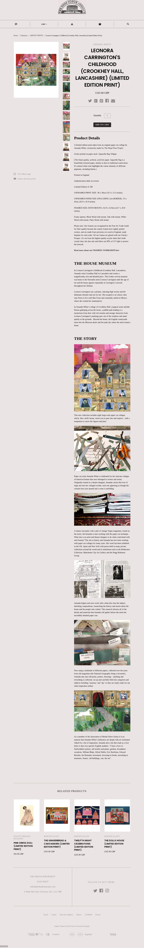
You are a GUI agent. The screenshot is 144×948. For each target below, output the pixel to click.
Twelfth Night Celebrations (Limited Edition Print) (83, 845)
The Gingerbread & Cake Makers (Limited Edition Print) (57, 843)
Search (46, 915)
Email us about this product (25, 179)
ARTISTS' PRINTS (36, 36)
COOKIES (88, 915)
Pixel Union (71, 926)
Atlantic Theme (59, 926)
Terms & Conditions (66, 915)
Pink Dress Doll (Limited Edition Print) (23, 846)
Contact (53, 915)
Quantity (97, 115)
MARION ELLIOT (51, 836)
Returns (79, 915)
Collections (24, 36)
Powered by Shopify (82, 926)
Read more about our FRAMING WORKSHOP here (96, 250)
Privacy (98, 915)
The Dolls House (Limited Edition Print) (114, 843)
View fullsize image (22, 174)
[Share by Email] (113, 101)
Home (16, 36)
